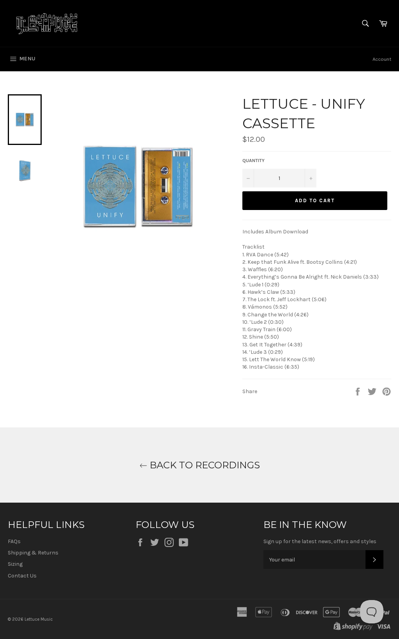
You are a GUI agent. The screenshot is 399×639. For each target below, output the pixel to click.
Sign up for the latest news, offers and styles (319, 541)
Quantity (253, 160)
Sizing (15, 564)
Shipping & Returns (33, 552)
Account (382, 59)
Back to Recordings (203, 465)
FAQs (14, 541)
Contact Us (22, 575)
